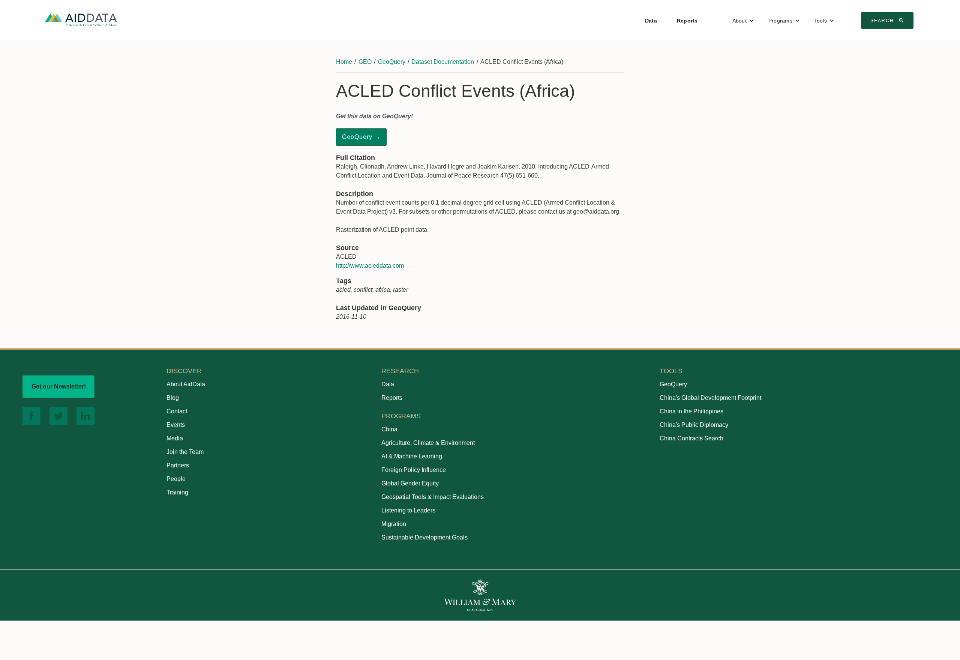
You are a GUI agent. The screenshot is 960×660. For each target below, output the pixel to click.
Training (177, 492)
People (176, 479)
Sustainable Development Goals (424, 537)
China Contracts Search (691, 438)
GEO (365, 62)
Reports (687, 21)
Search (888, 20)
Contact (176, 411)
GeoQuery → (361, 137)
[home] (81, 19)
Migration (393, 524)
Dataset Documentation (442, 62)
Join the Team (185, 452)
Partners (177, 465)
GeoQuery (391, 62)
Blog (172, 398)
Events (175, 425)
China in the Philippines (691, 411)
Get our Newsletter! (59, 386)
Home (344, 62)
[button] (743, 20)
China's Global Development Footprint (710, 398)
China (389, 429)
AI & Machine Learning (411, 456)
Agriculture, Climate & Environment (428, 443)
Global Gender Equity (410, 483)
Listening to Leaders (408, 510)
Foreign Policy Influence (413, 470)
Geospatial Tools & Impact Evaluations (432, 497)
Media (174, 438)
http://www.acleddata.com (370, 265)
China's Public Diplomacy (694, 425)
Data (651, 21)
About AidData (185, 384)
